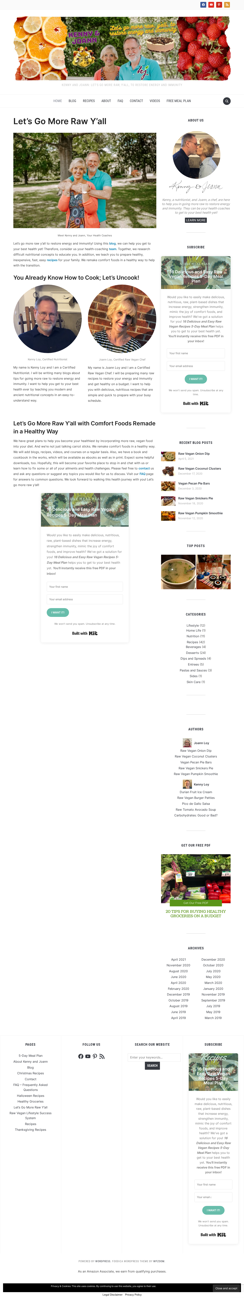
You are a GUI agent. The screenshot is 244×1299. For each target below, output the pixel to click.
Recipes (89, 101)
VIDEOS (155, 101)
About (106, 101)
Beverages (193, 647)
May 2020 (213, 977)
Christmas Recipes (30, 1073)
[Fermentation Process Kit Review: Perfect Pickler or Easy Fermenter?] (213, 572)
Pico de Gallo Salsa (196, 804)
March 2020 (213, 983)
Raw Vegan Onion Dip (194, 454)
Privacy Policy (133, 1294)
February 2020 (178, 989)
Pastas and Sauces (193, 670)
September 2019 (213, 1000)
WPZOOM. (159, 1261)
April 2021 (178, 959)
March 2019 (213, 1018)
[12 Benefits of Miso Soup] (178, 572)
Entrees (193, 664)
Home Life (193, 630)
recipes (52, 260)
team (112, 249)
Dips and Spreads (193, 658)
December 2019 (178, 994)
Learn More (196, 220)
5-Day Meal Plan (31, 1056)
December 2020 (213, 959)
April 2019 (178, 1018)
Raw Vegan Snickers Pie (195, 498)
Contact (136, 101)
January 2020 (213, 989)
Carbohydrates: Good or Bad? (196, 815)
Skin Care (194, 682)
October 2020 (213, 965)
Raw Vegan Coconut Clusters (199, 468)
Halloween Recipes (30, 1096)
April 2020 (178, 983)
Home (57, 101)
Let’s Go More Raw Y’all (30, 1107)
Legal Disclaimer (113, 1294)
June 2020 (178, 977)
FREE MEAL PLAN (179, 101)
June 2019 (178, 1012)
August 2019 (178, 1006)
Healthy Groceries (30, 1101)
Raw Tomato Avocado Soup (196, 809)
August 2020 (178, 971)
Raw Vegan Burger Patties (196, 798)
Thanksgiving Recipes (30, 1130)
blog (112, 243)
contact (145, 468)
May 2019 (213, 1012)
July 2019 (213, 1006)
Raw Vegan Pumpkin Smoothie (200, 513)
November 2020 (178, 965)
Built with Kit (85, 633)
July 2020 (213, 971)
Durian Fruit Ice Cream (196, 792)
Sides (193, 676)
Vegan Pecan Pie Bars (194, 483)
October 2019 (178, 1000)
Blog (72, 101)
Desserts (192, 653)
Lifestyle (193, 625)
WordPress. (103, 1261)
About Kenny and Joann (30, 1061)
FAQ (120, 101)
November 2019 (213, 994)
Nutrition (193, 636)
